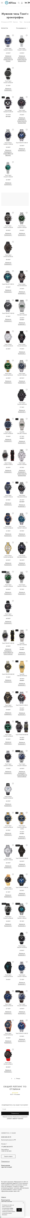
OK (19, 1210)
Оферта (3, 1197)
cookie (11, 1208)
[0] (25, 2)
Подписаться (15, 1113)
